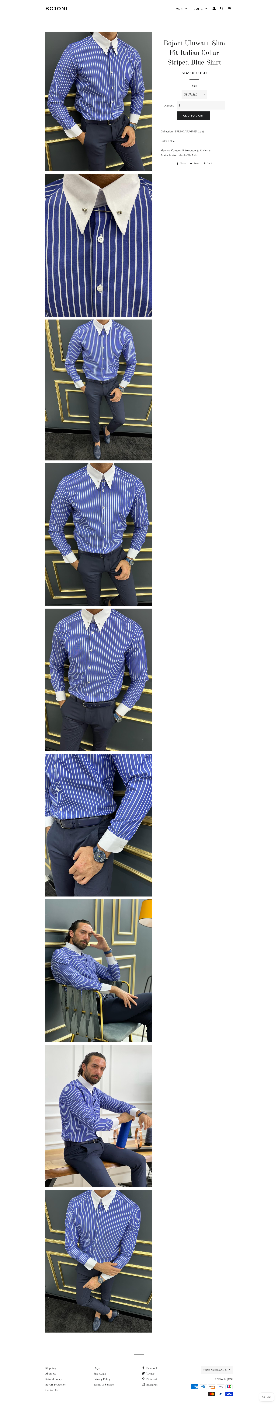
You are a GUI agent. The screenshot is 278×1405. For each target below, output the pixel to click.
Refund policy (53, 1379)
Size (194, 85)
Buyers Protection (55, 1384)
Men (180, 9)
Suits (199, 9)
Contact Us (51, 1390)
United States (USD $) (215, 1370)
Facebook (152, 1368)
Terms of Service (104, 1384)
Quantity (169, 105)
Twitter (150, 1373)
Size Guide (100, 1373)
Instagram (152, 1384)
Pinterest (151, 1379)
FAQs (96, 1368)
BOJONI (56, 8)
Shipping (50, 1368)
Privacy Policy (102, 1379)
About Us (50, 1373)
